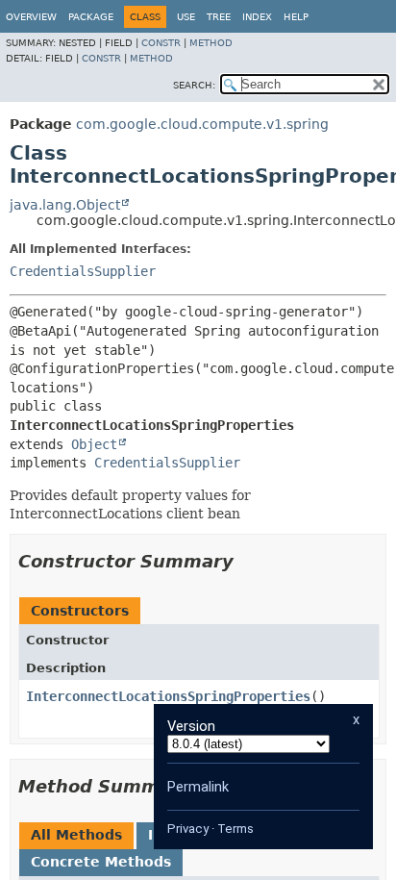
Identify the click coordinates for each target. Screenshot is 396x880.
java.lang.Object (65, 205)
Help (296, 17)
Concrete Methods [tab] (101, 861)
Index (257, 17)
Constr (161, 43)
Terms (235, 828)
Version (191, 726)
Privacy (188, 828)
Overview (31, 17)
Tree (219, 17)
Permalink (198, 786)
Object (94, 444)
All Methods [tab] (76, 834)
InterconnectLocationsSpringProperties (168, 696)
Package (90, 17)
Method (211, 43)
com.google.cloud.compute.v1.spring (202, 124)
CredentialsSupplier (83, 271)
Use (186, 17)
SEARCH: (194, 85)
